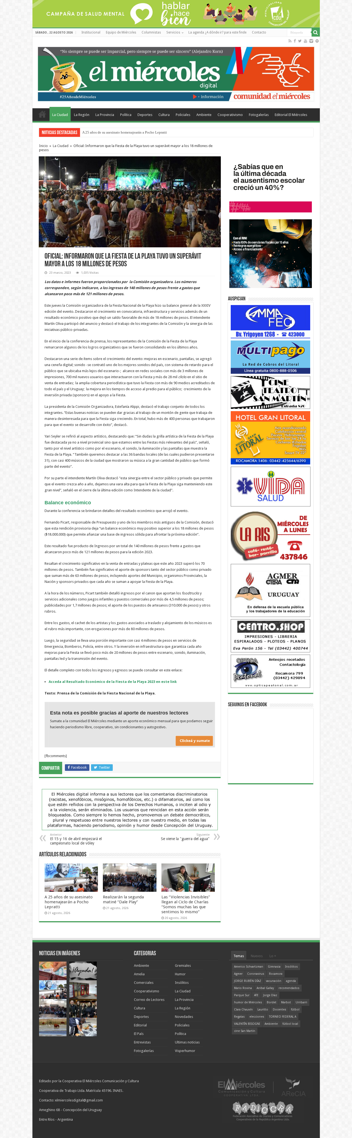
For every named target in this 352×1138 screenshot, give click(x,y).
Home (42, 114)
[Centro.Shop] (270, 635)
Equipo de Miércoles (121, 32)
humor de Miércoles (248, 1002)
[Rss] (290, 41)
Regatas (239, 1016)
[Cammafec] (270, 321)
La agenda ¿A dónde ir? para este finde (217, 32)
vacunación (273, 981)
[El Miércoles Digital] (176, 72)
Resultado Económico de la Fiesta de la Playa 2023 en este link (121, 682)
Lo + (273, 956)
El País (139, 1034)
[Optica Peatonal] (270, 671)
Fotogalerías (259, 115)
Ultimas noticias (187, 1042)
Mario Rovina (243, 988)
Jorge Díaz (270, 995)
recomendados (289, 988)
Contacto (259, 32)
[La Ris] (270, 535)
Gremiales (183, 965)
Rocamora (275, 974)
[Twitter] (300, 41)
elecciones (256, 1016)
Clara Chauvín (243, 1009)
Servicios (173, 32)
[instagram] (311, 41)
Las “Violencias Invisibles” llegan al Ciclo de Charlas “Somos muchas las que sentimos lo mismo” (185, 904)
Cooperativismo (230, 115)
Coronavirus (255, 974)
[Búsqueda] (316, 32)
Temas (238, 956)
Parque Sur (241, 995)
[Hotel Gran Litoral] (270, 438)
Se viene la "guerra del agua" (185, 837)
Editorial (140, 1025)
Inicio (43, 146)
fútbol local (290, 1024)
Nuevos (257, 956)
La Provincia (104, 115)
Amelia (139, 974)
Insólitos (182, 983)
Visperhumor (185, 1051)
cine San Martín (244, 1031)
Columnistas (151, 32)
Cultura (164, 115)
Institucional (90, 32)
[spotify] (317, 41)
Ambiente (203, 115)
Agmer (238, 974)
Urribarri (301, 1002)
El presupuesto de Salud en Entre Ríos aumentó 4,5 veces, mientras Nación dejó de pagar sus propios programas (165, 132)
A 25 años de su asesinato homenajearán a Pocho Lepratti (69, 902)
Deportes (145, 115)
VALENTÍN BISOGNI (247, 1024)
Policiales (183, 115)
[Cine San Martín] (270, 392)
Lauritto (262, 1009)
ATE (256, 995)
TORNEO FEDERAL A (282, 1016)
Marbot (286, 1002)
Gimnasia (274, 966)
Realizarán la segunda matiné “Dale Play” (123, 899)
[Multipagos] (270, 357)
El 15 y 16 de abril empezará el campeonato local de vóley (76, 839)
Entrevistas (142, 1042)
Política (125, 115)
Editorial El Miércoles (291, 115)
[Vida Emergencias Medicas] (270, 486)
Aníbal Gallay (265, 988)
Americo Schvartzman (248, 966)
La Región (81, 115)
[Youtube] (305, 41)
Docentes (279, 1009)
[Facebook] (294, 41)
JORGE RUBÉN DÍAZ (247, 981)
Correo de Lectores (149, 1000)
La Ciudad (60, 115)
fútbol (295, 1009)
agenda (291, 981)
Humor (180, 974)
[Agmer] (270, 590)
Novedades (184, 1017)
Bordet (271, 1002)
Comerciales (143, 983)
